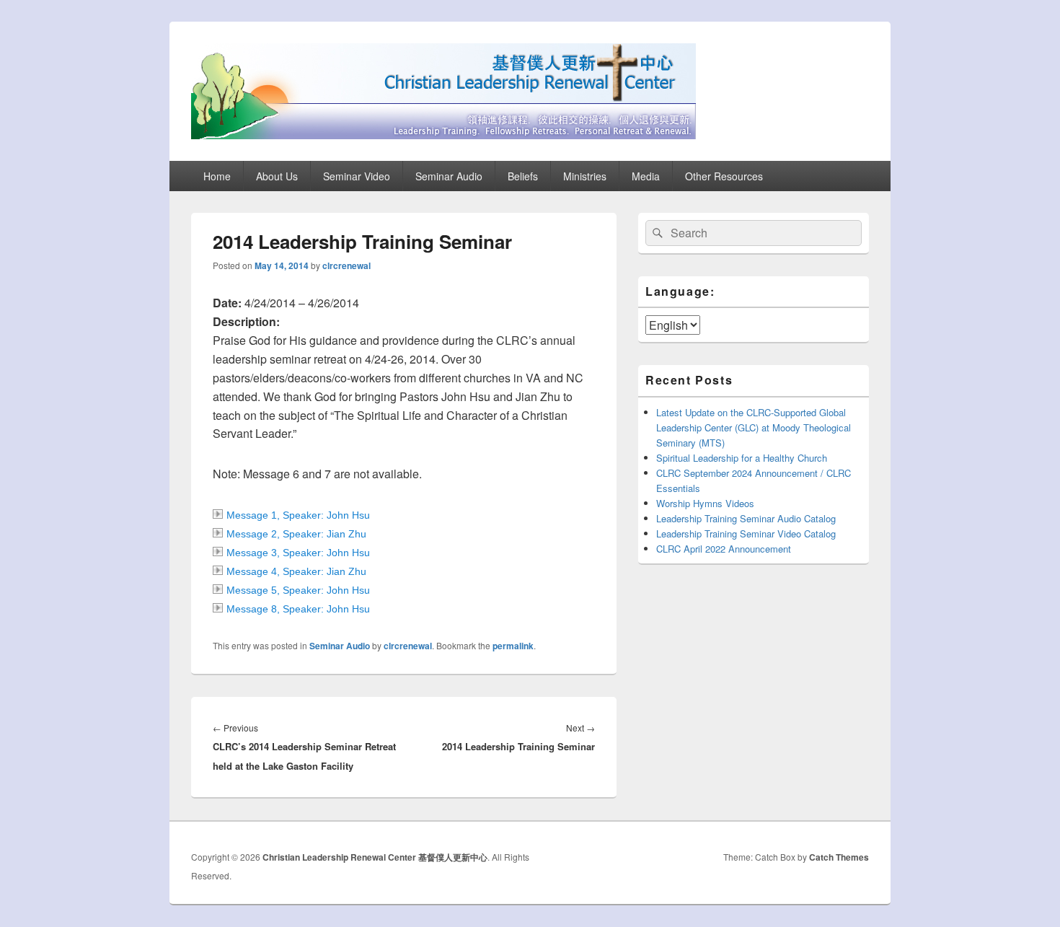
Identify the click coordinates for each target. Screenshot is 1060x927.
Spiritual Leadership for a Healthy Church (741, 458)
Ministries (584, 176)
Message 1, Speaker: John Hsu (298, 515)
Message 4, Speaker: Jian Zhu (296, 571)
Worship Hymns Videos (705, 503)
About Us (277, 176)
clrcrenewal (346, 265)
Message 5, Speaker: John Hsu (298, 590)
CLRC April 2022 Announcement (723, 548)
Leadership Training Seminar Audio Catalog (746, 518)
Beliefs (523, 176)
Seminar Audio (448, 176)
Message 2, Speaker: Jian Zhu (296, 534)
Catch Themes (839, 857)
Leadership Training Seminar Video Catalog (746, 533)
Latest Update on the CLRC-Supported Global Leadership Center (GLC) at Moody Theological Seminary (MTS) (753, 427)
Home (217, 176)
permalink (513, 645)
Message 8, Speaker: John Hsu (298, 609)
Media (646, 176)
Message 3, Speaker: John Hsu (298, 552)
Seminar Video (356, 176)
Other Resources (724, 176)
